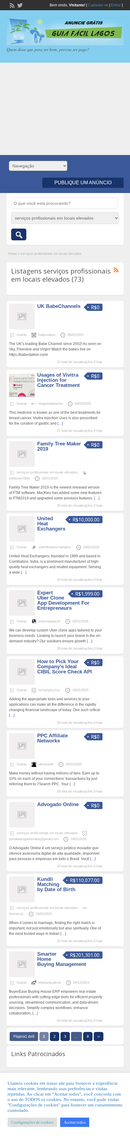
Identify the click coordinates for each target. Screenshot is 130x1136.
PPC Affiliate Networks (52, 738)
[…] (60, 423)
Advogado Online (58, 804)
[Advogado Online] (22, 826)
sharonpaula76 (49, 621)
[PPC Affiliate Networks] (22, 757)
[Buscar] (18, 234)
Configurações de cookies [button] (32, 1122)
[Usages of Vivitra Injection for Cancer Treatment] (22, 397)
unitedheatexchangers (54, 547)
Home (12, 253)
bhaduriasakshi (49, 982)
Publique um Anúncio (83, 182)
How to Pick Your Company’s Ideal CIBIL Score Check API (64, 667)
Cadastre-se (98, 5)
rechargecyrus (49, 690)
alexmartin (46, 764)
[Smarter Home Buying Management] (22, 976)
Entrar (116, 5)
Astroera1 (16, 914)
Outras (22, 335)
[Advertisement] (65, 109)
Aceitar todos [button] (75, 1122)
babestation (46, 335)
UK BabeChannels (58, 306)
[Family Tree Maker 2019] (22, 466)
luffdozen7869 (19, 478)
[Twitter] (19, 4)
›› (98, 1036)
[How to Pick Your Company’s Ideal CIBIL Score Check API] (22, 683)
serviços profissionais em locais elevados (47, 472)
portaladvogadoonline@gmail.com (33, 839)
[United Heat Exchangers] (22, 540)
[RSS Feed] (11, 4)
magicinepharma (50, 403)
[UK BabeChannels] (22, 328)
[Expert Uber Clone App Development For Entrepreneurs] (22, 614)
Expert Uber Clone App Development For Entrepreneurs (63, 600)
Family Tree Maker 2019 (59, 446)
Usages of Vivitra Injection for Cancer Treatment (58, 380)
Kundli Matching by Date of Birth (56, 884)
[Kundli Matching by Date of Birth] (22, 901)
